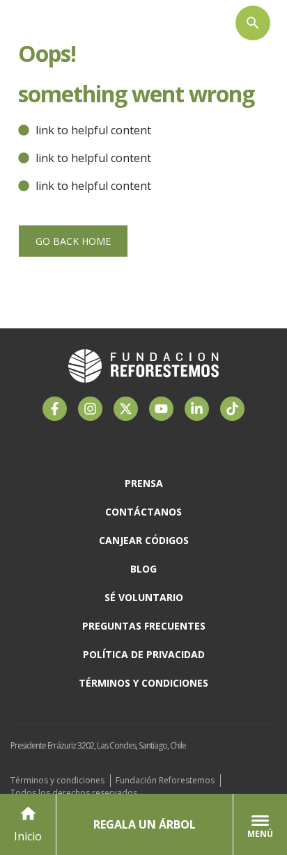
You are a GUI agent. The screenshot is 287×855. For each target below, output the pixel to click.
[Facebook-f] (54, 409)
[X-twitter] (126, 409)
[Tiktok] (232, 409)
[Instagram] (90, 409)
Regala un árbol (144, 824)
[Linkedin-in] (197, 409)
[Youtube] (161, 409)
